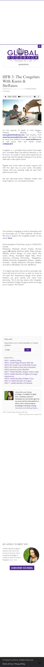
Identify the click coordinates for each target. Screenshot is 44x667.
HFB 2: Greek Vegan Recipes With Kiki (15, 412)
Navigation (23, 64)
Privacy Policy (19, 664)
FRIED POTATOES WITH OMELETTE (30, 414)
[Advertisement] (22, 22)
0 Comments (6, 91)
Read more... (13, 560)
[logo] (23, 61)
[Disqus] (22, 446)
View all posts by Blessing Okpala (27, 408)
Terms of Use (8, 664)
